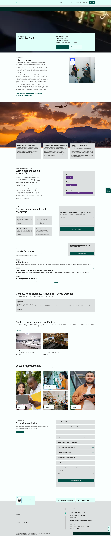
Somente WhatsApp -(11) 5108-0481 (77, 515)
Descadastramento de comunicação (45, 511)
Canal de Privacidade (73, 484)
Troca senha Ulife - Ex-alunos (54, 524)
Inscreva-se (92, 2)
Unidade (23, 511)
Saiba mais (18, 354)
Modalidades (26, 5)
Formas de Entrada (37, 5)
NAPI (33, 524)
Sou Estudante (75, 5)
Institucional (18, 511)
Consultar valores (76, 46)
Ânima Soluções (19, 516)
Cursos (17, 5)
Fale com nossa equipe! (75, 480)
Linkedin (88, 526)
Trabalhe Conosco (28, 519)
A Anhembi (86, 5)
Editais (23, 524)
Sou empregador (27, 516)
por (75, 2)
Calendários (18, 524)
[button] (109, 527)
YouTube (80, 528)
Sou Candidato (64, 5)
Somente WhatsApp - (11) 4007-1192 (77, 512)
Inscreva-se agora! (63, 46)
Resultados (29, 524)
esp (80, 2)
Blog (94, 5)
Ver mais (55, 282)
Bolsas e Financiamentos (51, 5)
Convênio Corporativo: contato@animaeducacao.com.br (81, 520)
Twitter (72, 528)
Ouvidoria (29, 511)
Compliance (35, 511)
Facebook (73, 526)
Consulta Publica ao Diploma (41, 524)
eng (78, 2)
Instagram (81, 526)
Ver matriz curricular (82, 253)
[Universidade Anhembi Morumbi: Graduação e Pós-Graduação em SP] (20, 2)
